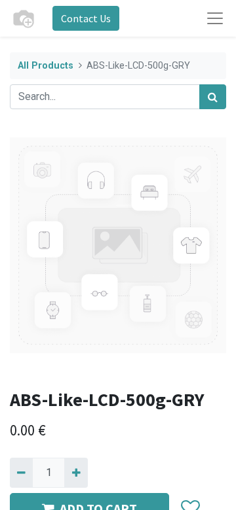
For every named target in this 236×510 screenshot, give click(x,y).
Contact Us (86, 18)
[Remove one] (21, 473)
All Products (45, 65)
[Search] (212, 96)
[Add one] (75, 473)
